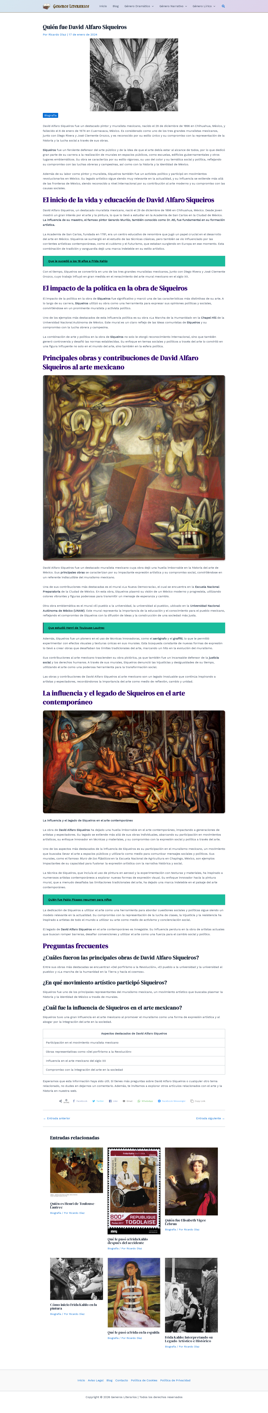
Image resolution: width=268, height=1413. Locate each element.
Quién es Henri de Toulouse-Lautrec (73, 1205)
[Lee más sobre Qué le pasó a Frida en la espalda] (134, 1292)
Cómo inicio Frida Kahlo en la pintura (73, 1306)
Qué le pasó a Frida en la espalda (133, 1332)
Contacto (121, 1380)
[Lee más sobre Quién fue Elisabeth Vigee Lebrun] (191, 1181)
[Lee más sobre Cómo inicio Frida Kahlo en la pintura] (76, 1278)
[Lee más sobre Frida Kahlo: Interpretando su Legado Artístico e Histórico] (191, 1295)
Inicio (81, 1380)
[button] (223, 6)
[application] (152, 6)
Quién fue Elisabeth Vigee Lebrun (185, 1222)
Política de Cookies (144, 1380)
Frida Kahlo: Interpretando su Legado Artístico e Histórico (189, 1339)
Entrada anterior (56, 1118)
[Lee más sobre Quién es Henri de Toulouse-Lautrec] (76, 1173)
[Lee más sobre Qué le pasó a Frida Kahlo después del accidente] (134, 1190)
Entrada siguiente (210, 1118)
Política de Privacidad (175, 1380)
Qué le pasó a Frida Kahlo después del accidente (128, 1241)
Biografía (50, 115)
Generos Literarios (71, 6)
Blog (109, 1380)
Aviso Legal (96, 1380)
